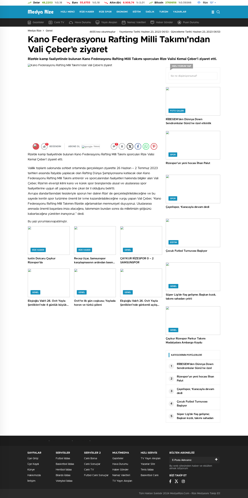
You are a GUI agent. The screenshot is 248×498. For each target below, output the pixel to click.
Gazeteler (38, 22)
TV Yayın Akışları (122, 481)
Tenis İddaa (147, 469)
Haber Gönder (164, 22)
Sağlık (150, 12)
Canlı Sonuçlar (92, 464)
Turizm (163, 12)
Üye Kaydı (33, 464)
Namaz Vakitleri (136, 22)
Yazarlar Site (148, 464)
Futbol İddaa (63, 458)
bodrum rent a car (38, 440)
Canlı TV (59, 22)
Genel (49, 31)
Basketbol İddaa (65, 464)
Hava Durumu (83, 22)
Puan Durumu (191, 22)
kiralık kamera (81, 440)
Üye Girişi (32, 458)
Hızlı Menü (68, 12)
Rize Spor (105, 12)
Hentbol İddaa (64, 469)
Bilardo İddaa (63, 475)
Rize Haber (87, 12)
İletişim (31, 481)
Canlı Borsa (90, 458)
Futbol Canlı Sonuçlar (96, 475)
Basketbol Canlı (149, 475)
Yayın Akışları (109, 22)
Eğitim (137, 12)
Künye (31, 469)
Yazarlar (179, 12)
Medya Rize (34, 31)
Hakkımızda (34, 475)
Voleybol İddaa (64, 481)
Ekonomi (122, 12)
